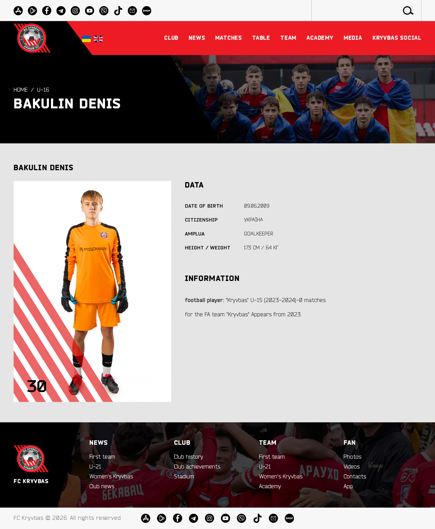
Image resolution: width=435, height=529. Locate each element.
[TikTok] (118, 10)
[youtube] (89, 10)
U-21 (95, 466)
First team (102, 457)
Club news (101, 486)
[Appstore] (18, 10)
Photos (352, 457)
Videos (352, 466)
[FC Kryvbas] (31, 459)
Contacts (355, 476)
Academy (270, 486)
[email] (132, 10)
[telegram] (61, 10)
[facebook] (46, 10)
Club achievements (197, 466)
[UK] (86, 38)
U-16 (43, 90)
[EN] (98, 38)
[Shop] (146, 10)
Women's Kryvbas (111, 476)
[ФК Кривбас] (32, 37)
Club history (188, 457)
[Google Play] (32, 10)
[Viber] (103, 10)
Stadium (184, 476)
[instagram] (75, 10)
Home (21, 90)
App (348, 486)
